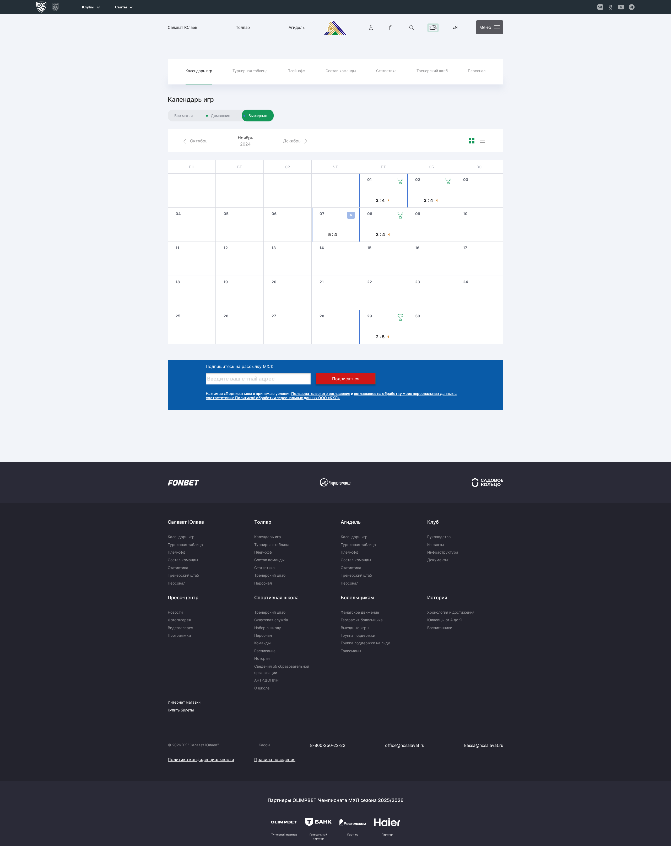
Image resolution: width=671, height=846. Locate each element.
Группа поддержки (358, 635)
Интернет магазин (184, 702)
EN (455, 27)
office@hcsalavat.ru (404, 745)
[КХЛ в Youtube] (621, 7)
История (262, 658)
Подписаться (345, 378)
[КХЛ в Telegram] (631, 7)
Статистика (386, 70)
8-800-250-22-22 (327, 745)
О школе (261, 688)
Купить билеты (181, 710)
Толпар (243, 27)
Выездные (257, 115)
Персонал (476, 70)
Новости (175, 612)
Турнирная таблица (250, 70)
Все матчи (183, 115)
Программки (179, 635)
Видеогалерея (180, 627)
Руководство (439, 536)
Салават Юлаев (182, 27)
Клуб (433, 522)
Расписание (264, 651)
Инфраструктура (442, 552)
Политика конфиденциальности (201, 759)
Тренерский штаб (432, 70)
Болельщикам (357, 597)
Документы (437, 560)
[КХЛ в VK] (600, 7)
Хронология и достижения (450, 612)
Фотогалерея (179, 620)
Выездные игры (355, 627)
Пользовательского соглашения (320, 393)
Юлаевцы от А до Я (444, 620)
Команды (262, 643)
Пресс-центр (183, 597)
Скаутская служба (271, 620)
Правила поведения (274, 759)
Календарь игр (199, 70)
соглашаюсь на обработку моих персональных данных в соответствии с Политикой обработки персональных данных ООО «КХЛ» (331, 395)
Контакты (435, 544)
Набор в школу (267, 627)
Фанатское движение (360, 612)
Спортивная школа (276, 597)
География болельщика (362, 620)
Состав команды (341, 70)
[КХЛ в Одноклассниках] (610, 7)
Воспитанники (439, 627)
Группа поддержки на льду (365, 643)
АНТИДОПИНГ (267, 680)
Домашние (220, 115)
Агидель (297, 27)
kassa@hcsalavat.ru (483, 745)
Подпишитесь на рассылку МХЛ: (239, 366)
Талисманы (351, 651)
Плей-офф (296, 70)
